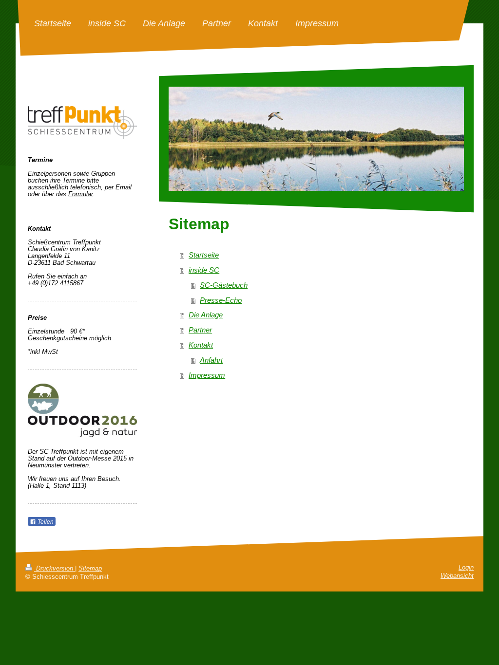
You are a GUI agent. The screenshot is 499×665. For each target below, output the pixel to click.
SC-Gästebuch (224, 285)
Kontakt (201, 345)
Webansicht (457, 576)
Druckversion (54, 568)
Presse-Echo (221, 300)
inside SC (204, 270)
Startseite (204, 255)
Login (466, 567)
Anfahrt (211, 360)
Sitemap (90, 568)
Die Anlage (206, 315)
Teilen (45, 521)
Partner (200, 330)
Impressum (207, 375)
